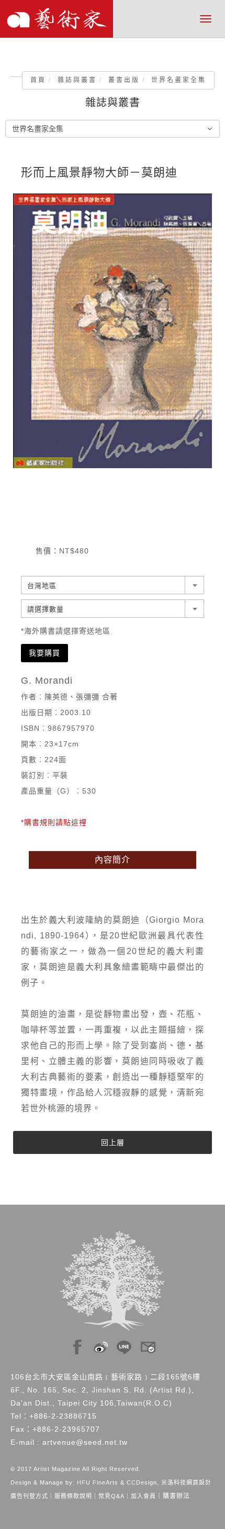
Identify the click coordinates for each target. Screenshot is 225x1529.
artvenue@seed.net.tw (85, 1442)
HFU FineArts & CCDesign (117, 1482)
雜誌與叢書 (77, 80)
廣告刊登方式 (29, 1496)
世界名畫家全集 (178, 80)
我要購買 (44, 653)
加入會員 (143, 1496)
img (77, 1344)
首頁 (38, 80)
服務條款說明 (73, 1496)
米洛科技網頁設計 (186, 1482)
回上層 (113, 1142)
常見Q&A (111, 1496)
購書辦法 (176, 1496)
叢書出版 (124, 80)
